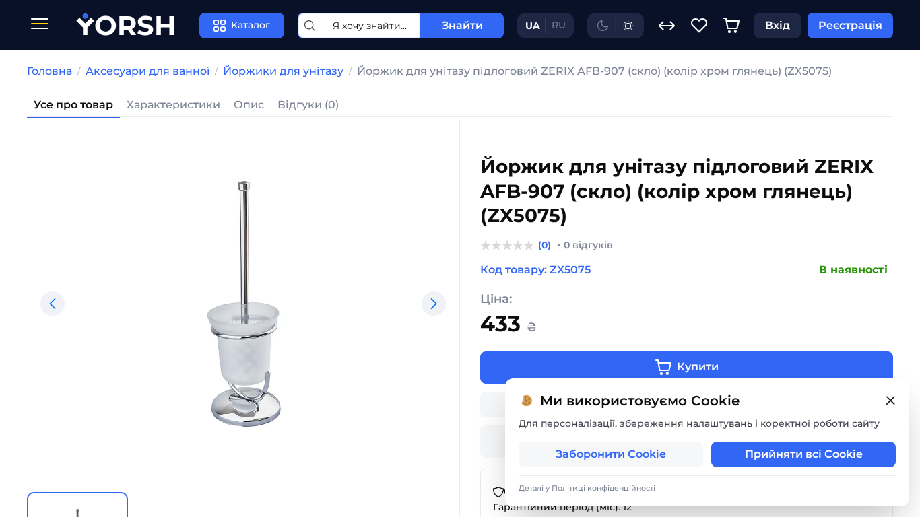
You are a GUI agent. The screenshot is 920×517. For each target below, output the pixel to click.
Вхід (777, 25)
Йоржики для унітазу (283, 71)
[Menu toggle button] (40, 25)
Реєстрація (850, 25)
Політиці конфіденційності (603, 488)
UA (532, 26)
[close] (890, 401)
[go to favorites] (699, 26)
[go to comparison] (666, 26)
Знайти (462, 25)
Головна (49, 71)
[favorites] (699, 26)
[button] (52, 303)
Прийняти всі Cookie (804, 454)
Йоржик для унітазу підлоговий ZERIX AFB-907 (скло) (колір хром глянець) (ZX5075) (594, 71)
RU (559, 25)
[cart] (731, 26)
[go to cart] (731, 26)
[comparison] (667, 26)
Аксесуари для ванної (147, 71)
